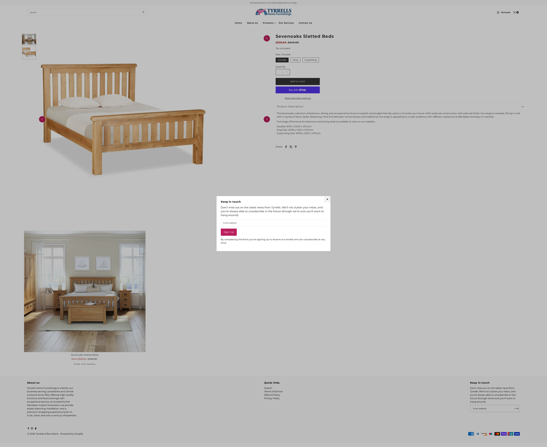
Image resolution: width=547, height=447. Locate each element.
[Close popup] (327, 199)
